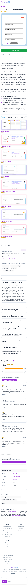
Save (4, 55)
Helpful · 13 (5, 394)
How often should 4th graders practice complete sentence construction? (14, 334)
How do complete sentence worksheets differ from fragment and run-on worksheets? (14, 328)
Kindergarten (21, 526)
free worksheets (12, 511)
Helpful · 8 (5, 446)
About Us (7, 542)
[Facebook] (12, 573)
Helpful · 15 (5, 433)
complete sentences (6, 67)
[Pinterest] (14, 573)
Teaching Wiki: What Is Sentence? (9, 499)
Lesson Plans (7, 551)
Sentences (13, 268)
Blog (7, 549)
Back (4, 6)
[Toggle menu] (25, 2)
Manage (9, 581)
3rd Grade (21, 532)
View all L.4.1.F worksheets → (8, 258)
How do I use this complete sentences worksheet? (14, 283)
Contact (7, 563)
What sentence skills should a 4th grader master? (14, 340)
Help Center (7, 561)
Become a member (16, 515)
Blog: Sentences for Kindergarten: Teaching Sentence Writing (13, 502)
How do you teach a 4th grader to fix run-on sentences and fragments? (14, 346)
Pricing (7, 544)
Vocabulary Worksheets (7, 534)
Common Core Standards (7, 555)
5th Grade (21, 537)
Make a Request (14, 461)
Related (3, 117)
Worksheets (3, 57)
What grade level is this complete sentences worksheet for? (14, 310)
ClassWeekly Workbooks (7, 559)
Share (10, 55)
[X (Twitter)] (16, 573)
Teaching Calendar (7, 557)
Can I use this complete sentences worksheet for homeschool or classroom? (14, 315)
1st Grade (21, 528)
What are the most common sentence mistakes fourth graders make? (14, 352)
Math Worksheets (7, 526)
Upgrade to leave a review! (9, 380)
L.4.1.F (23, 250)
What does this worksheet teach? (14, 305)
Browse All (7, 536)
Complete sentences (8, 270)
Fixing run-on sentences (13, 117)
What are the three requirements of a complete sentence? (14, 321)
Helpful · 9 (5, 407)
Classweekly (5, 2)
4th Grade (21, 57)
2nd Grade (20, 530)
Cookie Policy (20, 578)
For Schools (7, 546)
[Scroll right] (26, 117)
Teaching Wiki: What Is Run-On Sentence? (11, 497)
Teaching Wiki (7, 553)
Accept (4, 581)
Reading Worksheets (7, 528)
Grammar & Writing (12, 57)
